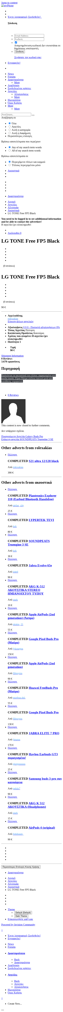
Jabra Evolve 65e (40, 565)
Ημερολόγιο (14, 100)
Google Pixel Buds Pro (44, 712)
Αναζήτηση (13, 85)
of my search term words (27, 147)
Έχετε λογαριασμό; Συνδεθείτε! (25, 17)
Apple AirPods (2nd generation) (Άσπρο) (31, 616)
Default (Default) (23, 912)
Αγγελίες (12, 91)
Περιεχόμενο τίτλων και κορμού (28, 162)
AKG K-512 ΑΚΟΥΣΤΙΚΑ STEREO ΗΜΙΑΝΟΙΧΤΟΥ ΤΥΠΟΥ (26, 590)
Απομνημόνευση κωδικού (27, 45)
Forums (12, 76)
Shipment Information (12, 355)
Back (17, 959)
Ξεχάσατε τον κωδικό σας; (28, 57)
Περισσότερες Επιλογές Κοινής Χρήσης (21, 867)
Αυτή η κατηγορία (21, 130)
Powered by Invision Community (18, 924)
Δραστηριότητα (15, 79)
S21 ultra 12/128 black (44, 461)
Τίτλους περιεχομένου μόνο (26, 165)
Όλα (14, 123)
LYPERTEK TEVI (41, 520)
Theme (11, 909)
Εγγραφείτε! (14, 62)
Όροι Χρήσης (15, 103)
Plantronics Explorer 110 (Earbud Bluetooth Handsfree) (32, 497)
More (17, 82)
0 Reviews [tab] (13, 395)
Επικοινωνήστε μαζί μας (20, 919)
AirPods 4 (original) (42, 827)
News (11, 73)
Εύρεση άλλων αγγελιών (20, 321)
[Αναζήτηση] (33, 115)
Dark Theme (21, 916)
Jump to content (9, 2)
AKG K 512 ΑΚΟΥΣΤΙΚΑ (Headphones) (27, 805)
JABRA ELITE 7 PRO (44, 733)
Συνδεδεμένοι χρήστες (19, 88)
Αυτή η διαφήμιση (21, 133)
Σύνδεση (20, 51)
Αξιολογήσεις (21, 94)
